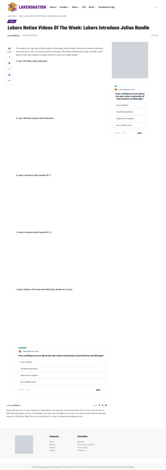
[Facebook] (99, 405)
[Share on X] (9, 63)
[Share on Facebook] (9, 57)
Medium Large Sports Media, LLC (49, 467)
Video (11, 21)
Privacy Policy (129, 467)
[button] (9, 69)
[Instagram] (102, 405)
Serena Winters (13, 35)
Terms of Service (115, 467)
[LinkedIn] (106, 405)
